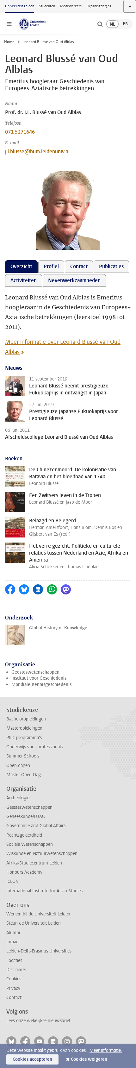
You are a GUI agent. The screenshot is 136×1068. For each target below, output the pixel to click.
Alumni (13, 933)
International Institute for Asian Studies (44, 891)
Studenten (47, 6)
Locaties (14, 961)
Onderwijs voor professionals (34, 747)
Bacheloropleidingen (26, 719)
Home (9, 41)
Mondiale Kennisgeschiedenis (41, 685)
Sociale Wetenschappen (29, 844)
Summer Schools (22, 756)
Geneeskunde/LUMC (26, 817)
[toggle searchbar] (100, 24)
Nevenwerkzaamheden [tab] (74, 280)
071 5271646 (20, 132)
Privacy (13, 988)
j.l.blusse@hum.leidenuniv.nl (37, 151)
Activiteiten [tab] (23, 280)
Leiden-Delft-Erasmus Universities (38, 951)
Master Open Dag (23, 775)
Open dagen (18, 766)
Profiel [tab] (51, 266)
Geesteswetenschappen (35, 672)
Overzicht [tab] (21, 266)
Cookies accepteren (32, 1059)
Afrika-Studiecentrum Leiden (34, 863)
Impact (13, 942)
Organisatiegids (99, 6)
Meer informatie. (106, 1050)
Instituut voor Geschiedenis (38, 678)
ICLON (12, 881)
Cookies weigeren (89, 1059)
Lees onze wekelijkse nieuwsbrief (38, 1021)
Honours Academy (24, 872)
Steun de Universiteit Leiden (33, 923)
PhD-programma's (24, 738)
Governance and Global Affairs (35, 826)
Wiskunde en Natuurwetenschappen (41, 854)
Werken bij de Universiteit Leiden (38, 914)
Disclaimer (16, 970)
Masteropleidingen (24, 728)
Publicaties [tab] (111, 266)
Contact (14, 998)
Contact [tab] (79, 266)
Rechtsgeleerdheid (24, 835)
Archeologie (17, 798)
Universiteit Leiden (19, 6)
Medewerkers (71, 6)
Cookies (13, 979)
